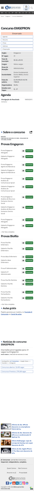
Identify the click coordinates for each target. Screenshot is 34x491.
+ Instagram (12, 363)
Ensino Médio (18, 75)
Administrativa (19, 68)
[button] (23, 150)
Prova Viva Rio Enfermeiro (6, 244)
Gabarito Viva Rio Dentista (7, 285)
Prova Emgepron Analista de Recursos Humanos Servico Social (8, 200)
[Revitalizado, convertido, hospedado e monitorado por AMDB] (31, 488)
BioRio (16, 85)
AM (16, 12)
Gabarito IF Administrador (6, 273)
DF (26, 12)
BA (20, 12)
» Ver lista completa (7, 232)
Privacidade (23, 473)
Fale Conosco (22, 468)
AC (6, 12)
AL (9, 12)
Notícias (5, 46)
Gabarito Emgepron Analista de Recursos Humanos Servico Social (8, 210)
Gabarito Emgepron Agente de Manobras (8, 171)
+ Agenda (4, 37)
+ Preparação (6, 49)
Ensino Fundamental (21, 72)
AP (13, 12)
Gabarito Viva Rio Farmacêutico (7, 299)
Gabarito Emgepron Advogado (8, 157)
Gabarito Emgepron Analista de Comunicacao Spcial (8, 188)
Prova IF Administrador (9, 268)
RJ (14, 89)
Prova (4, 43)
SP (17, 89)
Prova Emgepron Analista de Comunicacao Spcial (8, 180)
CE (23, 12)
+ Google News (23, 361)
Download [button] (29, 151)
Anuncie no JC (11, 473)
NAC (2, 12)
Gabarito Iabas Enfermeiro (6, 261)
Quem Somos (11, 468)
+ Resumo (5, 40)
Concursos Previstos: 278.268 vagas (14, 371)
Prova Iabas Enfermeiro (9, 257)
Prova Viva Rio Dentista (9, 280)
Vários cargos (18, 64)
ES (29, 12)
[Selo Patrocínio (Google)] (26, 7)
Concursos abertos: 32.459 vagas (13, 367)
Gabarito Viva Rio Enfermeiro (7, 249)
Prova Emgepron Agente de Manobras (8, 165)
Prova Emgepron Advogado (6, 151)
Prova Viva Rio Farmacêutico (6, 293)
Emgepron (17, 53)
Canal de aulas (16, 314)
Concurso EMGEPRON (17, 16)
